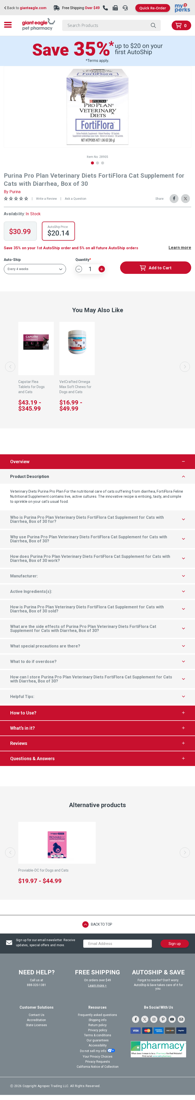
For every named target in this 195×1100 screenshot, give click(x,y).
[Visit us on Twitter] (144, 1019)
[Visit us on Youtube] (172, 1019)
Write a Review (46, 198)
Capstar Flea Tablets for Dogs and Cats (31, 387)
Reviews (18, 743)
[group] (97, 107)
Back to (26, 8)
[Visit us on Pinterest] (163, 1019)
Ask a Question (75, 198)
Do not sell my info (93, 1051)
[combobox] (111, 25)
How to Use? (23, 712)
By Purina (12, 191)
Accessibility (98, 1045)
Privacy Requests (97, 1061)
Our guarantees (98, 1040)
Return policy (97, 1025)
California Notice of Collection (98, 1067)
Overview (19, 461)
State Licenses (36, 1025)
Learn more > (97, 985)
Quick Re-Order (152, 8)
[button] (92, 162)
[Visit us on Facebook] (135, 1019)
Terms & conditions (97, 1035)
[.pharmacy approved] (158, 1049)
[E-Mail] (181, 1019)
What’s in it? (22, 728)
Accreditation (36, 1020)
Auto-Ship (12, 259)
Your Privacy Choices (97, 1056)
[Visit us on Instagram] (153, 1019)
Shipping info (97, 1020)
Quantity (82, 259)
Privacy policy (97, 1030)
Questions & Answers (32, 758)
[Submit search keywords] (153, 25)
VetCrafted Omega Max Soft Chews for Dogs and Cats (75, 387)
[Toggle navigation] (9, 25)
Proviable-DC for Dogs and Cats (43, 870)
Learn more (180, 248)
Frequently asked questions (97, 1015)
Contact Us (36, 1015)
